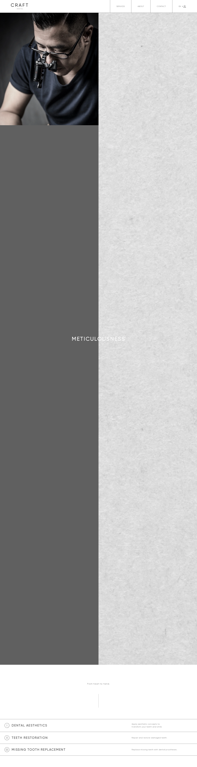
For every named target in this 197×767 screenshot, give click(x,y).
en (180, 6)
